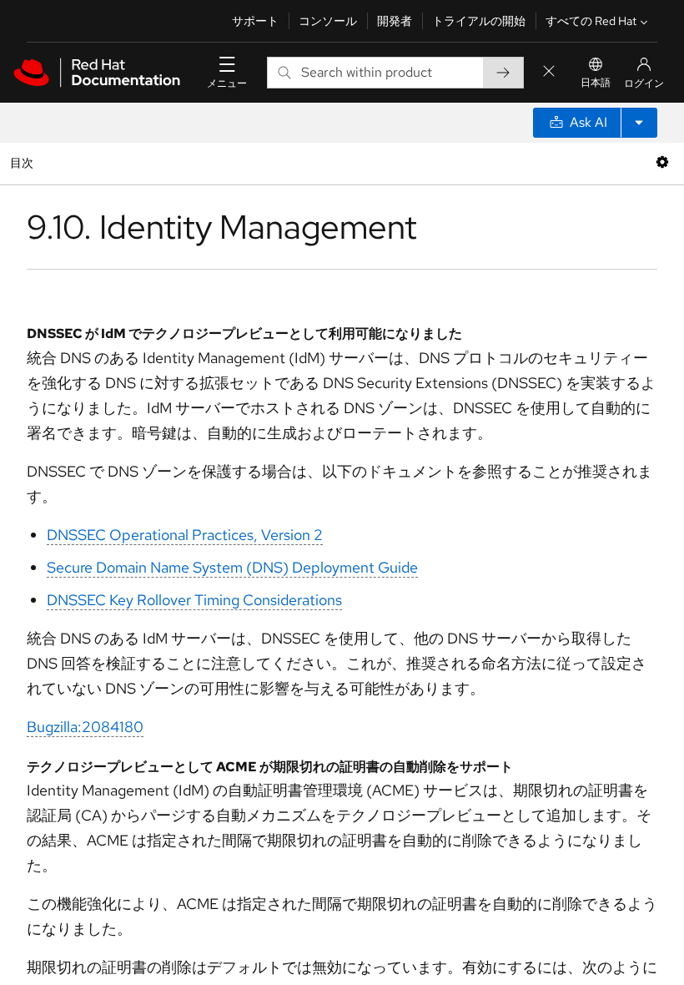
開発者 (394, 20)
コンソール (328, 20)
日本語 (596, 82)
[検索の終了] (549, 72)
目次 (23, 162)
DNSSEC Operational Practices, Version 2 (185, 534)
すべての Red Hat (591, 20)
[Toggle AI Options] (639, 123)
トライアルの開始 (479, 20)
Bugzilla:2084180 (85, 726)
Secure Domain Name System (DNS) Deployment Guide (232, 567)
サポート (255, 20)
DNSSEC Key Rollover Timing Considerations (194, 599)
